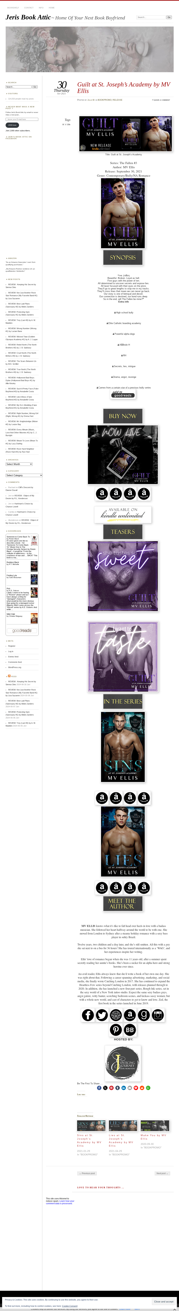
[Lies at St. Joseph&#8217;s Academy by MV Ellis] (123, 1126)
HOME (52, 8)
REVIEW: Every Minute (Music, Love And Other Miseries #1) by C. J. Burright (21, 432)
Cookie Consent (69, 1306)
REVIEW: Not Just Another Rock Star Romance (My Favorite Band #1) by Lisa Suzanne (21, 296)
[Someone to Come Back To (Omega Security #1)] (34, 545)
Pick (8, 588)
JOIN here (12, 125)
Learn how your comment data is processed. (60, 1202)
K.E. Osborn (14, 591)
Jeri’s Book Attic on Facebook (19, 138)
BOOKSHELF (13, 8)
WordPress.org (14, 667)
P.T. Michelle (14, 564)
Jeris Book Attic (28, 17)
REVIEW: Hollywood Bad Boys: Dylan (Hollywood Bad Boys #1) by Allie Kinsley (20, 380)
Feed (14, 676)
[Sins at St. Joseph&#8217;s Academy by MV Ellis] (91, 1126)
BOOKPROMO (105, 100)
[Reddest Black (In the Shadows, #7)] (34, 571)
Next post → (162, 1173)
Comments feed (15, 662)
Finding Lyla (12, 575)
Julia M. (91, 100)
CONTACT (29, 8)
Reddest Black (13, 562)
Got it (137, 1309)
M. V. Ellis (66, 124)
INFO (41, 8)
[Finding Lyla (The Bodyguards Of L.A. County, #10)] (34, 584)
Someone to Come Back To (18, 537)
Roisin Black (14, 539)
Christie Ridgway (15, 616)
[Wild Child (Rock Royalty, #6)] (34, 623)
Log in (10, 651)
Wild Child (11, 614)
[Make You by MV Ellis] (155, 1126)
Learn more (124, 1309)
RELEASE (117, 100)
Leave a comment (162, 100)
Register (11, 646)
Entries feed (13, 657)
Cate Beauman (15, 577)
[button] (99, 1088)
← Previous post (87, 1173)
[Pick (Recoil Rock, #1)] (34, 597)
